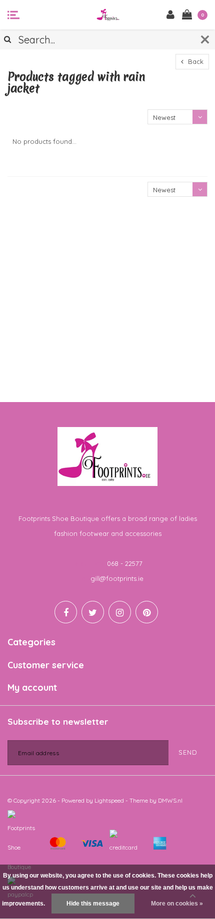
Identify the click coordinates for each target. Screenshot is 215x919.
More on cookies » (177, 903)
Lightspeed (109, 800)
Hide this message (93, 903)
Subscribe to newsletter (58, 721)
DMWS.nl (170, 800)
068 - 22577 (124, 563)
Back (195, 61)
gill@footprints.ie (117, 578)
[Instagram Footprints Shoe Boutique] (119, 612)
